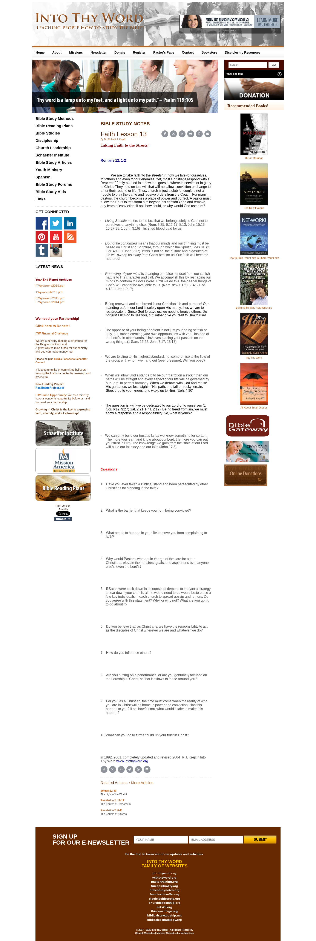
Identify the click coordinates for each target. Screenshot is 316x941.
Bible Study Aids (50, 192)
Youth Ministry (48, 170)
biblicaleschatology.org (164, 919)
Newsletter (99, 52)
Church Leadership (53, 148)
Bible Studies (47, 133)
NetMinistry (187, 933)
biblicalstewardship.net (164, 915)
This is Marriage (254, 158)
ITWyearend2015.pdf (49, 298)
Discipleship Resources (242, 52)
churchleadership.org (164, 902)
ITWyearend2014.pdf (49, 302)
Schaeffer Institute (52, 155)
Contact (188, 52)
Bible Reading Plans (54, 126)
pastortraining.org (164, 881)
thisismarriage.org (164, 911)
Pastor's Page (163, 52)
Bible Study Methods (54, 118)
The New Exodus (254, 208)
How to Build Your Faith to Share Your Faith (254, 258)
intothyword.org (164, 873)
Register (139, 52)
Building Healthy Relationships (254, 307)
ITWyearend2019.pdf (49, 285)
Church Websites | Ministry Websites (156, 933)
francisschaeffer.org (164, 894)
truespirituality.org (164, 886)
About (56, 52)
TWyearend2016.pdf (48, 292)
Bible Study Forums (53, 184)
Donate (119, 52)
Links (40, 199)
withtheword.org (164, 877)
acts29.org (164, 907)
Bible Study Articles (53, 162)
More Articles (142, 783)
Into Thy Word (254, 357)
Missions (76, 52)
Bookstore (209, 52)
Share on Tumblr (63, 519)
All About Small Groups (254, 407)
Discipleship (46, 140)
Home (40, 52)
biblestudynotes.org (164, 890)
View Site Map (234, 73)
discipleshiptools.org (164, 898)
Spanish (43, 177)
